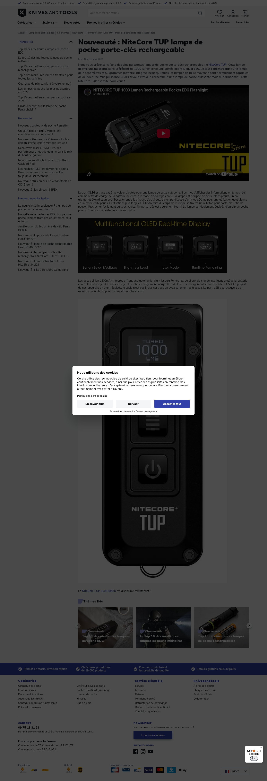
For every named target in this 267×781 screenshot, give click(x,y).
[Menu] (260, 748)
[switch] (254, 758)
